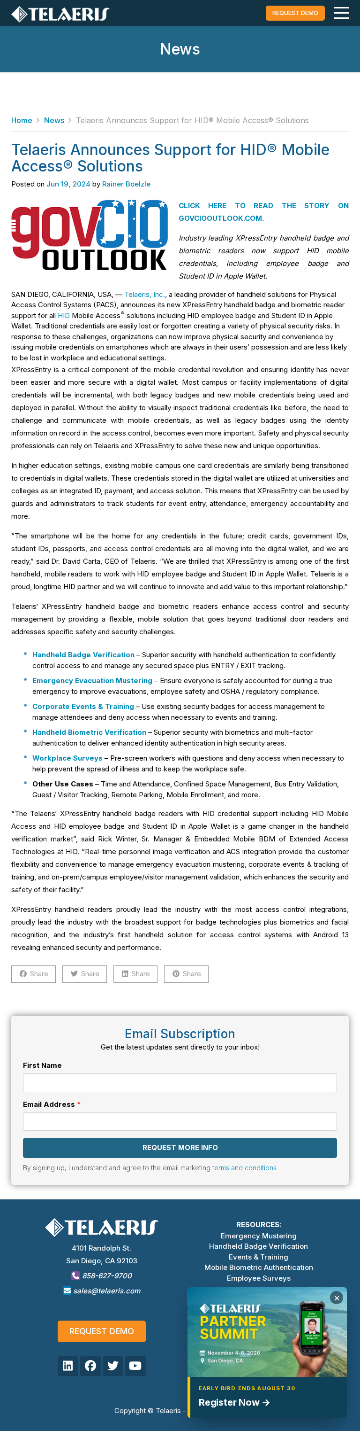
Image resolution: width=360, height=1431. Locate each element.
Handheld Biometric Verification (89, 732)
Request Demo (101, 1331)
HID (64, 315)
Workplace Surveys (67, 758)
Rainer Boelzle (126, 183)
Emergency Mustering (259, 1235)
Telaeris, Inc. (144, 294)
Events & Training (258, 1256)
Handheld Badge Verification (258, 1246)
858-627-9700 (106, 1275)
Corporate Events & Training (83, 706)
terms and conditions (244, 1168)
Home (21, 120)
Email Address (49, 1104)
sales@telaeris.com (106, 1290)
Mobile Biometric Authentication (258, 1267)
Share (39, 973)
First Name (42, 1065)
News (54, 120)
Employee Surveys (259, 1278)
